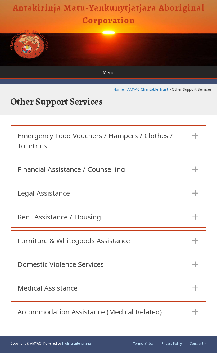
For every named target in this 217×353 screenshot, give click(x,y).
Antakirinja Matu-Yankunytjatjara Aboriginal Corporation (109, 13)
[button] (108, 141)
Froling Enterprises (76, 343)
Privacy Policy (172, 343)
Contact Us (198, 343)
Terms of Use (143, 343)
